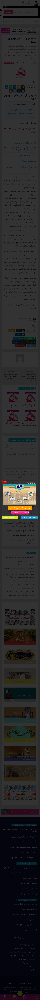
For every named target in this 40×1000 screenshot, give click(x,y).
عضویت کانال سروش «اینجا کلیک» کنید (20, 512)
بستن (5, 481)
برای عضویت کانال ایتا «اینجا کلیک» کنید (20, 508)
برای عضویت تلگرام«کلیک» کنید (29, 517)
